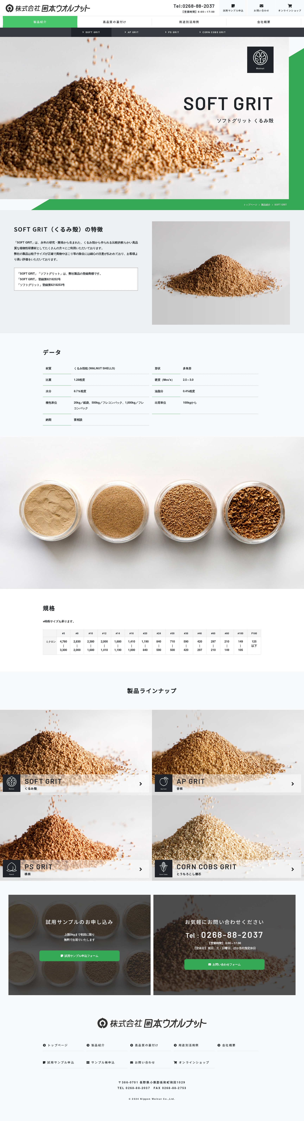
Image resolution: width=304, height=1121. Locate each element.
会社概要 (264, 22)
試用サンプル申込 (233, 10)
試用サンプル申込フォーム (80, 956)
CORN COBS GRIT (214, 32)
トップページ (250, 204)
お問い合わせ (261, 10)
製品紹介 (40, 22)
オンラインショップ (289, 10)
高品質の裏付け (114, 22)
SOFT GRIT (93, 32)
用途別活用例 (189, 22)
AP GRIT (133, 32)
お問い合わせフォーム (226, 964)
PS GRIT (173, 32)
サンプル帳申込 (103, 1062)
